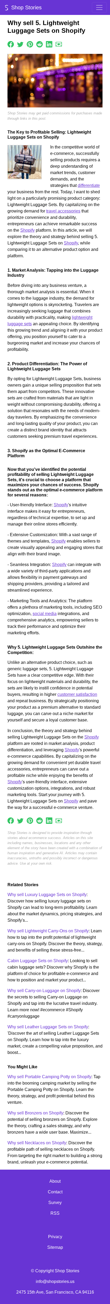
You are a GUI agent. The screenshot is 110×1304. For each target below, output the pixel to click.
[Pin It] (30, 44)
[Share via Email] (59, 44)
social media (45, 613)
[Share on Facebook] (10, 44)
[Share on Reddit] (39, 44)
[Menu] (99, 7)
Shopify (27, 230)
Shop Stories (26, 7)
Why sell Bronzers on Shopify (35, 1113)
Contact (55, 1192)
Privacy (55, 1236)
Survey (55, 1202)
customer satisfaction (77, 694)
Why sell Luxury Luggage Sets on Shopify (47, 894)
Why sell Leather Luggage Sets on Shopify (47, 1027)
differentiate (89, 185)
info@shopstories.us (55, 1281)
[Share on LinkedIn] (49, 44)
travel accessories (63, 211)
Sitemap (55, 1247)
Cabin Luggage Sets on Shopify (37, 960)
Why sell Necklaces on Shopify (36, 1143)
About (55, 1181)
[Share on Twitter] (20, 44)
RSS (55, 1213)
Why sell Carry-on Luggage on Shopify (44, 990)
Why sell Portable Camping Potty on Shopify (49, 1076)
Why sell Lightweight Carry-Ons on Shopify (48, 931)
